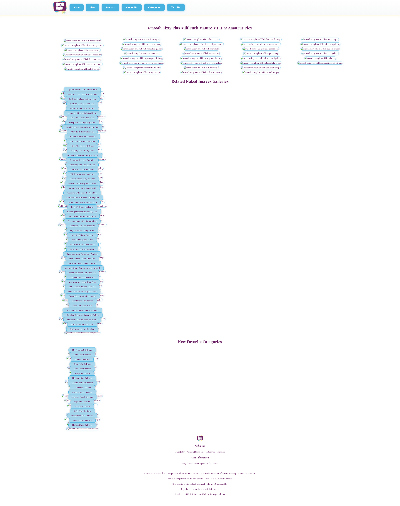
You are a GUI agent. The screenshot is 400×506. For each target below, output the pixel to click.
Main (77, 7)
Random (110, 7)
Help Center (212, 463)
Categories (154, 7)
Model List (132, 7)
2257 (184, 463)
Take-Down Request (196, 463)
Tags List (176, 7)
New (92, 7)
